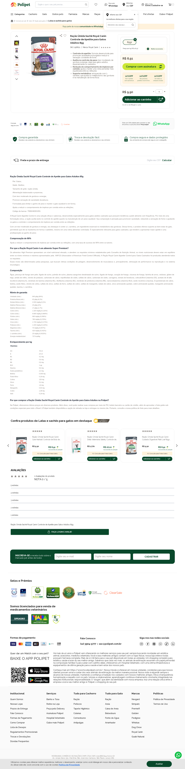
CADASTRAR (151, 556)
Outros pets (57, 14)
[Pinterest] (154, 644)
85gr (129, 42)
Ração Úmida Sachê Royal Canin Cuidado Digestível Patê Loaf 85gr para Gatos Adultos (156, 438)
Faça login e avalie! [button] (61, 532)
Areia (107, 704)
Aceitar (159, 764)
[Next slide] (177, 445)
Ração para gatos (40, 21)
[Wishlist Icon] (95, 4)
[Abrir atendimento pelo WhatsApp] (178, 755)
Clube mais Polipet (55, 722)
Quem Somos (16, 699)
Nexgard (136, 699)
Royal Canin (137, 732)
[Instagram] (141, 644)
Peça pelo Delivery (55, 708)
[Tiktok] (167, 644)
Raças (97, 14)
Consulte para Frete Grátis (49, 453)
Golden (135, 713)
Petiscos (77, 704)
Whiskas (135, 722)
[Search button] (86, 4)
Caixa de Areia (111, 708)
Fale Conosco (16, 713)
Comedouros (79, 718)
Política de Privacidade (164, 699)
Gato (44, 14)
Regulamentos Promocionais (24, 732)
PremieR (136, 708)
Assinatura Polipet (54, 713)
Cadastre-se (157, 5)
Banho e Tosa (52, 699)
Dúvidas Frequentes (19, 741)
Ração (76, 699)
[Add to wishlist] (65, 35)
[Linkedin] (173, 644)
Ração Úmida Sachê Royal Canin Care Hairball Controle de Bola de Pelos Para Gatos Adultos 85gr (46, 438)
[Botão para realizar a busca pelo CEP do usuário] (132, 24)
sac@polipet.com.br (110, 643)
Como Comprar (17, 722)
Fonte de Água (112, 718)
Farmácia (73, 14)
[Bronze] (25, 124)
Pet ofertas (148, 14)
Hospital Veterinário (55, 718)
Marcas (85, 14)
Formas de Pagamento (21, 718)
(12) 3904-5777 (88, 643)
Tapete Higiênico (81, 708)
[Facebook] (148, 644)
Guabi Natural (138, 736)
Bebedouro (110, 713)
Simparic (136, 704)
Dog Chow (137, 727)
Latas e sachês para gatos (60, 21)
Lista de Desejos (18, 727)
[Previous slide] (8, 445)
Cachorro (33, 14)
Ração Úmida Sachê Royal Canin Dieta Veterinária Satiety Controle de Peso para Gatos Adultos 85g (101, 438)
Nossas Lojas (16, 704)
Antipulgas (78, 722)
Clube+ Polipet (166, 14)
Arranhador (110, 722)
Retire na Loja (53, 704)
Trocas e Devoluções (20, 736)
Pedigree (136, 718)
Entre (147, 5)
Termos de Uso (160, 704)
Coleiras (77, 713)
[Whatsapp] (160, 644)
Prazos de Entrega (19, 708)
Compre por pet (21, 21)
